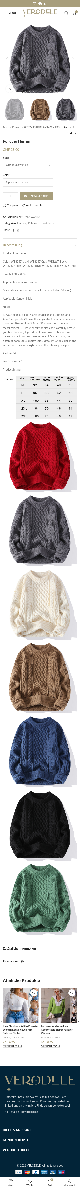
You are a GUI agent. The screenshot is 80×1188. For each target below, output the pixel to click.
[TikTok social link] (45, 4)
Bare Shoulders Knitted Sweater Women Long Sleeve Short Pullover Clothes (20, 1029)
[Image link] (40, 1083)
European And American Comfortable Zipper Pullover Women (57, 1029)
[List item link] (40, 1112)
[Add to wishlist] (33, 992)
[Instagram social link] (34, 4)
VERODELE (34, 1165)
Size (5, 158)
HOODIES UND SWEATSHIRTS (42, 127)
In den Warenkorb (36, 196)
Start (6, 127)
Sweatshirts (70, 127)
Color (6, 175)
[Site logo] (40, 13)
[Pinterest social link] (40, 4)
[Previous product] (67, 133)
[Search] (66, 13)
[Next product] (75, 133)
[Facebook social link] (13, 230)
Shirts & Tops (18, 1037)
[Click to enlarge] (10, 89)
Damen (16, 127)
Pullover (33, 223)
